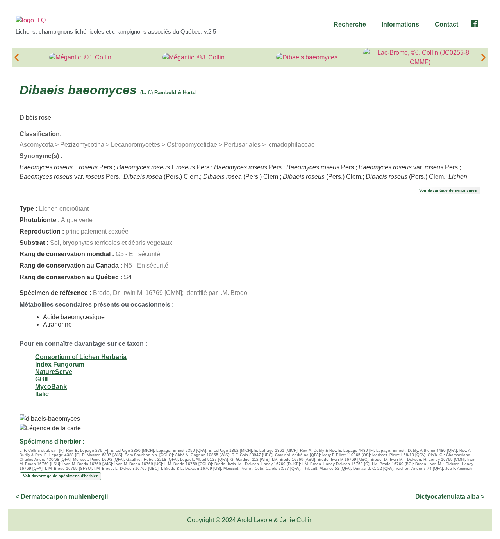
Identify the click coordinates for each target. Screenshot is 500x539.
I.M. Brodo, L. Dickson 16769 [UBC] (126, 468)
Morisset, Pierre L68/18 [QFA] (398, 455)
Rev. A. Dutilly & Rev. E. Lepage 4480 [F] (337, 450)
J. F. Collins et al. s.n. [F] (42, 450)
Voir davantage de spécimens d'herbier (60, 476)
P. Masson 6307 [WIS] (102, 455)
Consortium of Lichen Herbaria (81, 357)
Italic (42, 394)
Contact (446, 24)
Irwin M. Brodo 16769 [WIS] (87, 464)
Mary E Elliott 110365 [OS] (346, 455)
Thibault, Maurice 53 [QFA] (327, 468)
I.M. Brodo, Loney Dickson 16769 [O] (336, 464)
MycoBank (51, 386)
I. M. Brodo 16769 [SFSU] (68, 468)
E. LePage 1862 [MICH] (230, 450)
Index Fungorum (59, 364)
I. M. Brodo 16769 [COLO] (188, 464)
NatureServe (53, 371)
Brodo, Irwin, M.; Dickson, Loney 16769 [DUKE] (257, 464)
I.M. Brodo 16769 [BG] (392, 464)
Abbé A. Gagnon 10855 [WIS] (202, 455)
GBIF (42, 379)
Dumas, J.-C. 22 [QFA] (373, 468)
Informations (400, 24)
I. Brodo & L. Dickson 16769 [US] (191, 468)
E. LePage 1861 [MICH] (276, 450)
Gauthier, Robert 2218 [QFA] (152, 459)
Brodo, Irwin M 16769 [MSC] (343, 459)
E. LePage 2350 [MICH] (132, 450)
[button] (352, 25)
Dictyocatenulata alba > (449, 496)
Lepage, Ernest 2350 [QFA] (181, 450)
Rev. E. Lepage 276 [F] (87, 450)
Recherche (350, 24)
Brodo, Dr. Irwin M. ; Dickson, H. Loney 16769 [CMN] (418, 459)
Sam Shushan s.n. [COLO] (149, 455)
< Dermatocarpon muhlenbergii (62, 496)
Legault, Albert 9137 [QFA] (204, 459)
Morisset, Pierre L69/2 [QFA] (98, 459)
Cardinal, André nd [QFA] (297, 455)
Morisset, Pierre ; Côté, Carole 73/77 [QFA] (261, 468)
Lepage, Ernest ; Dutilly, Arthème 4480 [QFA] (416, 450)
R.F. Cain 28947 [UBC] (252, 455)
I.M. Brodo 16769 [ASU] (293, 459)
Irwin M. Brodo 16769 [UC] (138, 464)
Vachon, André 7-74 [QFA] (419, 468)
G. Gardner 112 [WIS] (250, 459)
